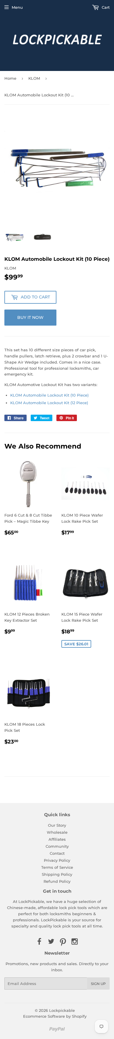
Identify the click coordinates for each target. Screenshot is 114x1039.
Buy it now (30, 317)
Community (57, 846)
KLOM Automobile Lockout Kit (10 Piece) (49, 395)
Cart (105, 7)
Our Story (57, 825)
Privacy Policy (57, 860)
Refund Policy (57, 881)
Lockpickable (62, 1010)
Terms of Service (57, 867)
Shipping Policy (57, 874)
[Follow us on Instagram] (74, 941)
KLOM (34, 78)
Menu (17, 7)
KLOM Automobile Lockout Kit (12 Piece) (49, 402)
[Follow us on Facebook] (39, 941)
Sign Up (98, 983)
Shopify (79, 1016)
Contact (57, 853)
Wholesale (57, 832)
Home (10, 78)
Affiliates (57, 839)
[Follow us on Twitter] (51, 941)
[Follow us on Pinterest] (63, 941)
